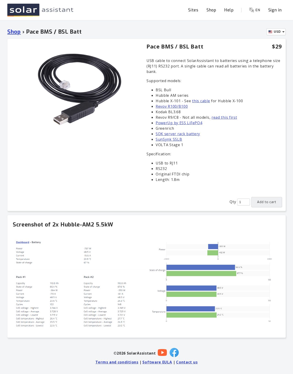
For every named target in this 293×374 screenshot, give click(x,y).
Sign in (275, 10)
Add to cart (266, 202)
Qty (233, 201)
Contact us (187, 362)
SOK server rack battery (178, 133)
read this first (224, 117)
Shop (211, 10)
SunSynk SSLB (169, 139)
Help (229, 10)
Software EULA (157, 362)
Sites (193, 10)
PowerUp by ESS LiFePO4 (179, 122)
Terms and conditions (116, 362)
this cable (201, 100)
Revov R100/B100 (172, 106)
